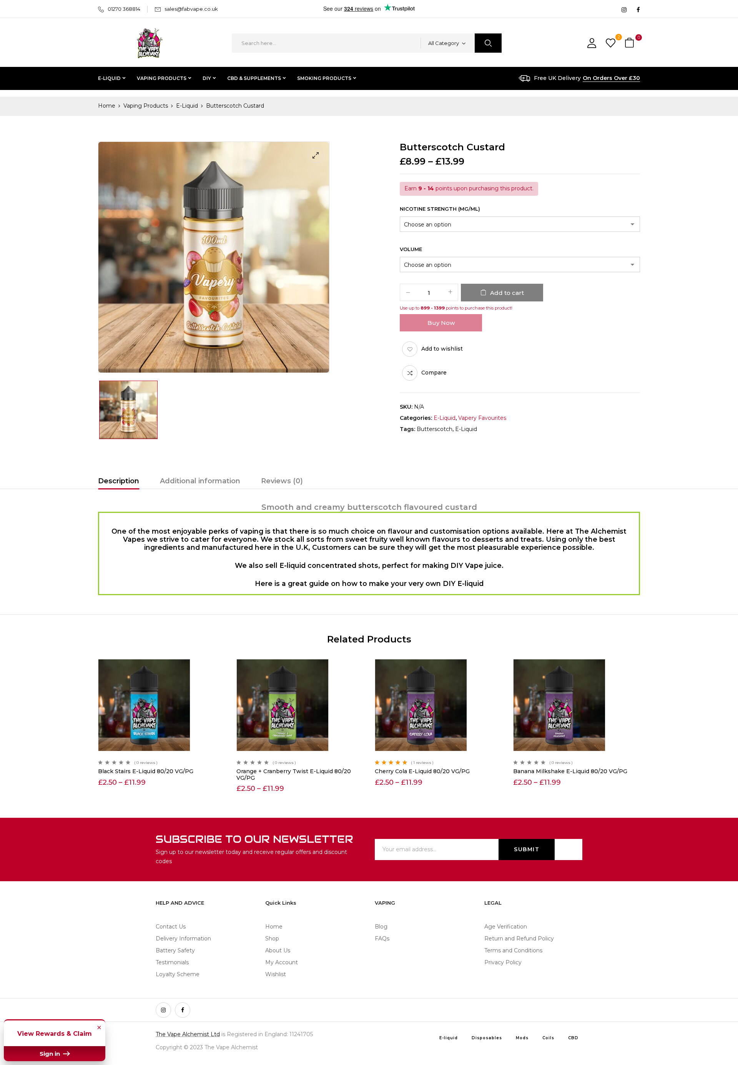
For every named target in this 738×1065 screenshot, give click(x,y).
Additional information (200, 481)
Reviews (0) (282, 481)
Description (118, 481)
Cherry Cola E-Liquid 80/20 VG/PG (422, 771)
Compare (434, 372)
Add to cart (507, 292)
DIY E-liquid (463, 583)
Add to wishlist (442, 348)
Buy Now (441, 322)
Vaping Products (145, 105)
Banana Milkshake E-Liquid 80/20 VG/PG (570, 771)
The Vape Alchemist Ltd (188, 1034)
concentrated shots (343, 565)
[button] (630, 43)
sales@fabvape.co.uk (191, 9)
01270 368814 (124, 9)
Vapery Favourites (482, 417)
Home (106, 105)
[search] (488, 43)
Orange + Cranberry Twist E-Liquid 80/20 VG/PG (293, 774)
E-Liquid (187, 105)
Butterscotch (434, 429)
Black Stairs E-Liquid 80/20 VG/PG (145, 771)
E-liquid (466, 429)
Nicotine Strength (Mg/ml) (440, 209)
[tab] (118, 482)
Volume (411, 249)
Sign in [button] (51, 1053)
